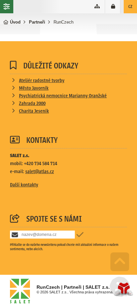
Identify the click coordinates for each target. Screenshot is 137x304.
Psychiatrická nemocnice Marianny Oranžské (63, 96)
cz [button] (130, 6)
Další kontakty (24, 185)
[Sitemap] (97, 6)
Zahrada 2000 (32, 103)
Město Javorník (34, 88)
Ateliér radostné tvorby (42, 80)
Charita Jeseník (34, 111)
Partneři (37, 22)
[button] (113, 6)
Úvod (15, 22)
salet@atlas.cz (39, 171)
